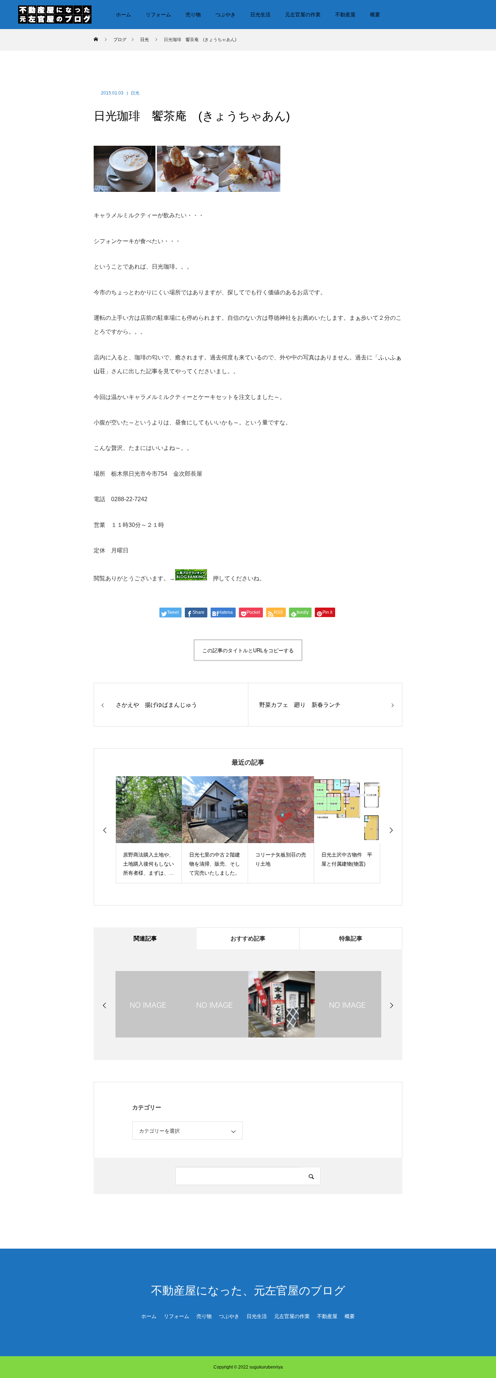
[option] (149, 829)
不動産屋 (345, 14)
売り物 (193, 14)
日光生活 (260, 14)
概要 (375, 14)
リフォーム (158, 14)
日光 (135, 93)
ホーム (123, 14)
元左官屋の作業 (303, 14)
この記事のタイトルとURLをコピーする (248, 650)
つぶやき (225, 14)
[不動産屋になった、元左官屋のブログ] (55, 14)
